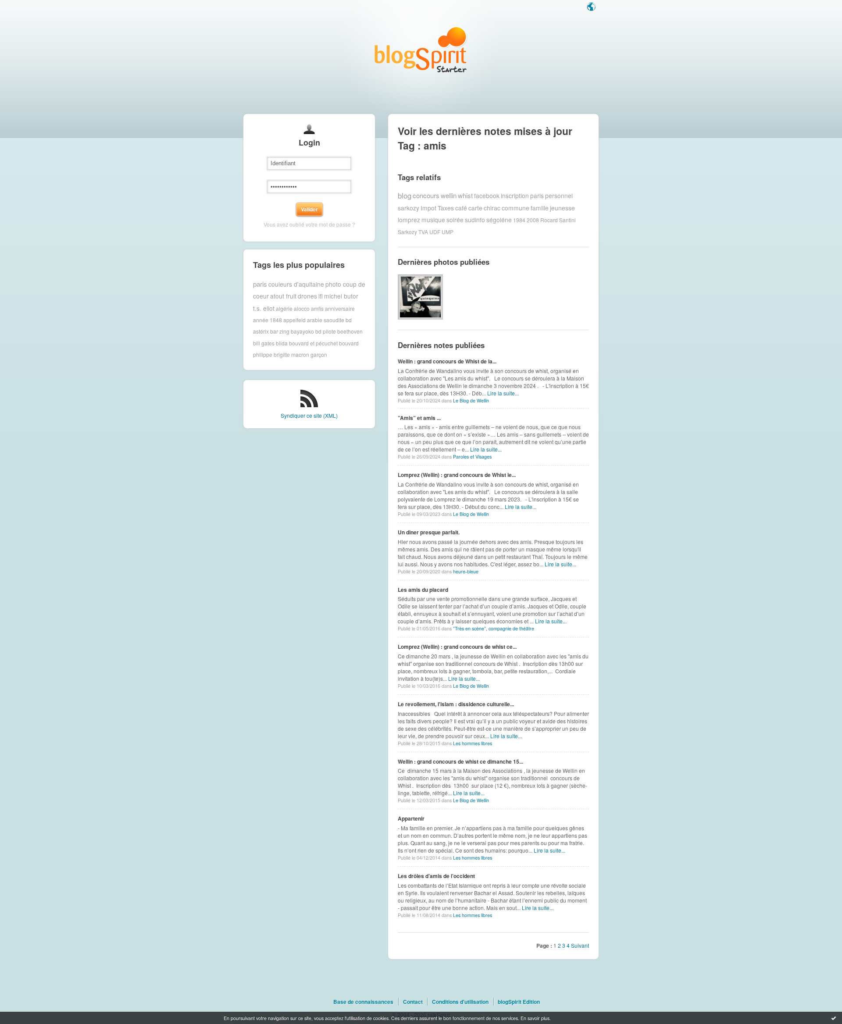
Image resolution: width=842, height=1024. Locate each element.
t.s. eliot (264, 308)
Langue (592, 7)
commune (515, 207)
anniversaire (340, 308)
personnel (559, 195)
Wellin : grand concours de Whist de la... (447, 361)
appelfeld (294, 320)
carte (475, 207)
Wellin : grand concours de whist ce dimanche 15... (460, 761)
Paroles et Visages (472, 456)
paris (260, 283)
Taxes (446, 207)
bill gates (264, 343)
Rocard (549, 220)
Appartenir (411, 818)
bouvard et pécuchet (313, 343)
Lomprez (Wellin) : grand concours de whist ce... (457, 647)
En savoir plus (535, 1017)
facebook (486, 195)
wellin (449, 195)
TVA (423, 231)
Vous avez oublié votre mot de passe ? (309, 224)
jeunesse (562, 207)
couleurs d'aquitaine (296, 284)
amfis (317, 308)
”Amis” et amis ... (419, 418)
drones (307, 296)
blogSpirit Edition (519, 1002)
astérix (261, 331)
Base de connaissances (363, 1002)
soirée (455, 219)
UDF (434, 231)
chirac (492, 207)
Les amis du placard (423, 590)
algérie (284, 308)
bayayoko (302, 331)
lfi (320, 296)
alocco (302, 308)
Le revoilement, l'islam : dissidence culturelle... (456, 704)
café (461, 207)
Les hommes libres (472, 743)
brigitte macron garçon (300, 354)
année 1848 (267, 320)
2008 (533, 220)
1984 (519, 220)
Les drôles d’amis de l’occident (436, 876)
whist (465, 195)
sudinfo (475, 219)
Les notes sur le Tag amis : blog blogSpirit (421, 49)
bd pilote (325, 331)
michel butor (341, 296)
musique (433, 219)
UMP (447, 231)
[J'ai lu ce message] (833, 1017)
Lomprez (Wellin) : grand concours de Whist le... (457, 475)
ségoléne (499, 219)
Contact (413, 1002)
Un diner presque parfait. (429, 532)
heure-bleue (465, 571)
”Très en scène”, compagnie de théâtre (493, 628)
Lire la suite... (503, 393)
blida (282, 343)
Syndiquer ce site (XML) (309, 415)
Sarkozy (407, 231)
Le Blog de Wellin (471, 400)
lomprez (409, 219)
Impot (428, 207)
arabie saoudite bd (329, 320)
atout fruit (283, 296)
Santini (567, 220)
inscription (515, 195)
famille (540, 207)
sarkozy (408, 207)
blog (404, 195)
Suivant (580, 945)
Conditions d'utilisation (460, 1002)
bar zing (279, 331)
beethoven (350, 331)
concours (426, 195)
